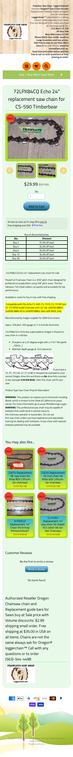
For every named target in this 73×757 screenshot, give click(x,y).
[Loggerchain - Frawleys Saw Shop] (15, 31)
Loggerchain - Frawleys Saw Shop (35, 738)
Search (37, 714)
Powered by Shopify (36, 743)
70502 (17, 345)
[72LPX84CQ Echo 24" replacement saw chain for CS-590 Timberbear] (26, 170)
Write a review (36, 569)
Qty (36, 191)
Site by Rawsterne (36, 741)
